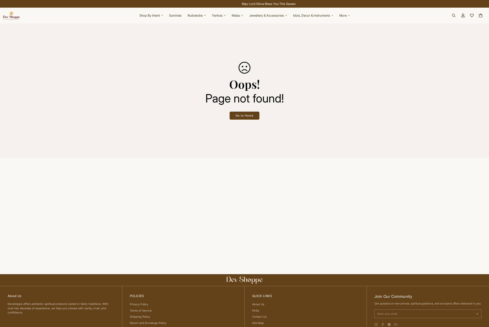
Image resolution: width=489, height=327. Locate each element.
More (343, 15)
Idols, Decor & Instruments (311, 15)
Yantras (217, 15)
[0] (480, 15)
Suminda (175, 15)
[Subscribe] (477, 314)
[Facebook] (382, 324)
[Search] (454, 15)
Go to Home (244, 115)
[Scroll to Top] (481, 306)
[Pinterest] (389, 324)
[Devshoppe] (11, 15)
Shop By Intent (149, 15)
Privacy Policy (139, 304)
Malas (236, 15)
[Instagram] (376, 324)
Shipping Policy (140, 316)
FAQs (255, 310)
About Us (258, 304)
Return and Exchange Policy (148, 323)
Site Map (258, 323)
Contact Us (259, 316)
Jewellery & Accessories (266, 15)
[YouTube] (395, 324)
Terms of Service (141, 310)
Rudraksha (195, 15)
